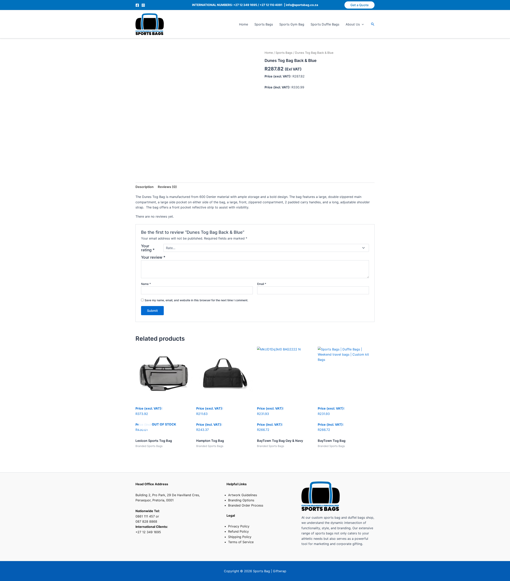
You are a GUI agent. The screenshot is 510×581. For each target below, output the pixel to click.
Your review (153, 257)
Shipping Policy (239, 537)
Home (243, 24)
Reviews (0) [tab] (167, 187)
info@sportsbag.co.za (301, 5)
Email (261, 284)
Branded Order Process (245, 505)
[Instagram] (143, 5)
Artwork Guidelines (242, 495)
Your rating (148, 248)
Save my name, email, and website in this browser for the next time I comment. (196, 300)
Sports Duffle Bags (325, 24)
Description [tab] (144, 187)
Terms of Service (241, 542)
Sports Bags (263, 24)
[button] (359, 5)
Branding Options (241, 500)
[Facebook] (137, 5)
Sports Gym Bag (291, 24)
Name (146, 284)
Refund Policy (238, 531)
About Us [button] (353, 24)
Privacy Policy (238, 526)
